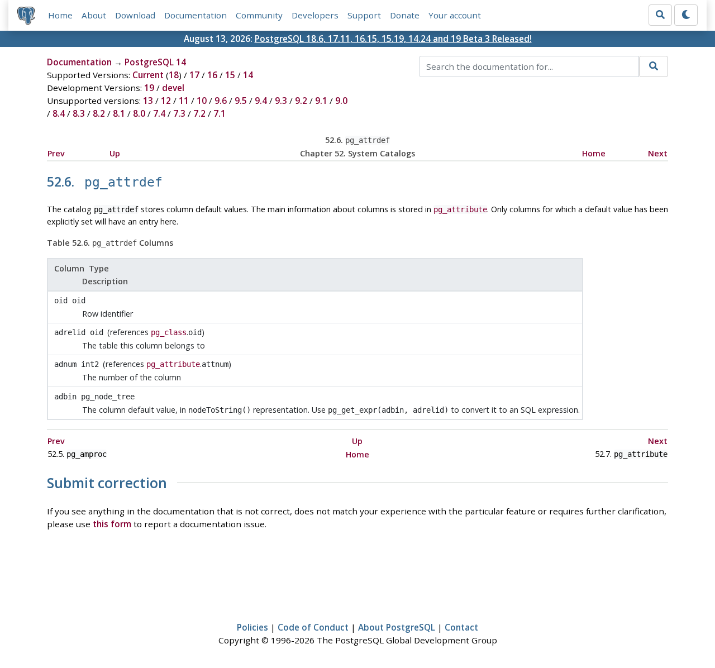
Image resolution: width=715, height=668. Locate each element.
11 (184, 100)
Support (364, 15)
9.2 (301, 100)
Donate (405, 15)
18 (174, 74)
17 (194, 74)
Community (259, 15)
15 (230, 74)
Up (114, 153)
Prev (56, 153)
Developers (315, 15)
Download (135, 15)
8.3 (79, 113)
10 (202, 100)
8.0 (139, 113)
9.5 (241, 100)
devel (173, 87)
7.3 (179, 113)
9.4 (261, 100)
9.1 (321, 100)
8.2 (99, 113)
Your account (454, 15)
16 (212, 74)
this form (112, 523)
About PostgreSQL (396, 627)
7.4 (159, 113)
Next (658, 153)
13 (148, 100)
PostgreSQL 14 (155, 62)
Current (148, 74)
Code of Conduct (313, 627)
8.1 (119, 113)
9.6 (220, 100)
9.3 (281, 100)
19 (149, 87)
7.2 (199, 113)
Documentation (195, 15)
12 (166, 100)
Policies (252, 627)
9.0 (341, 100)
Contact (461, 627)
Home (60, 15)
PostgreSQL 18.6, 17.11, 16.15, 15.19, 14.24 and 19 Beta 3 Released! (393, 38)
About (94, 15)
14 (248, 74)
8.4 (59, 113)
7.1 (219, 113)
